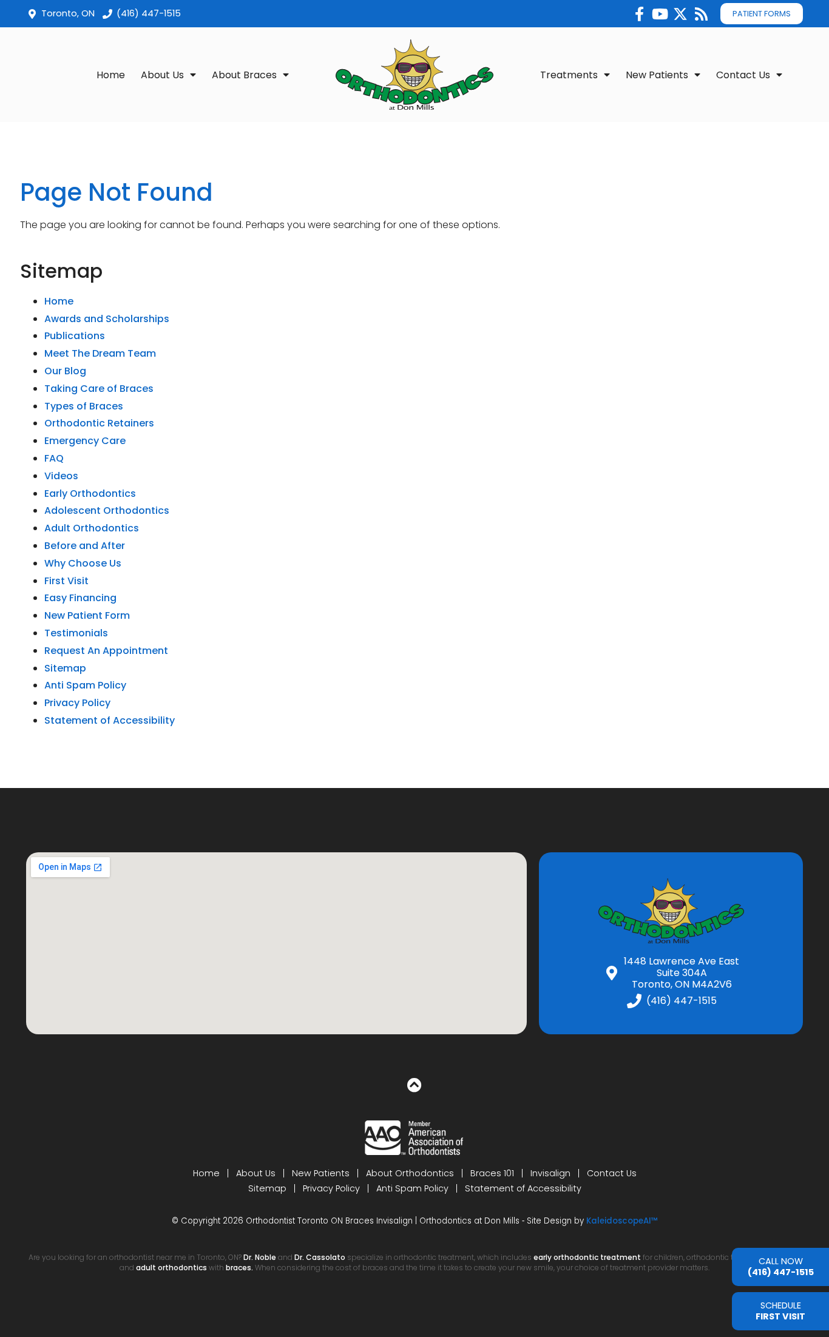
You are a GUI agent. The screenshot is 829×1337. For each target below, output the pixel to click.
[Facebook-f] (639, 14)
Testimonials (76, 633)
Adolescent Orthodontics (106, 510)
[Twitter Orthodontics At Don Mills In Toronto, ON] (680, 14)
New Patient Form (87, 615)
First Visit (66, 581)
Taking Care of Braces (99, 389)
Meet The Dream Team (100, 353)
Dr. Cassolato (319, 1257)
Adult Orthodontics (91, 528)
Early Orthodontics (90, 493)
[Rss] (701, 14)
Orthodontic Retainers (99, 423)
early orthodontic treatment (587, 1257)
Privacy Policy (77, 703)
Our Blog (65, 371)
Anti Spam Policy (85, 685)
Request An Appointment (106, 651)
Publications (74, 336)
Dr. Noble (259, 1257)
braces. (240, 1267)
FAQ (54, 458)
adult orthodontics (171, 1267)
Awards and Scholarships (106, 319)
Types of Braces (83, 406)
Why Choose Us (82, 563)
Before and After (84, 546)
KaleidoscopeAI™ (622, 1221)
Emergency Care (85, 441)
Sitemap (65, 668)
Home (110, 75)
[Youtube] (659, 14)
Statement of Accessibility (109, 720)
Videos (61, 476)
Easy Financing (80, 598)
